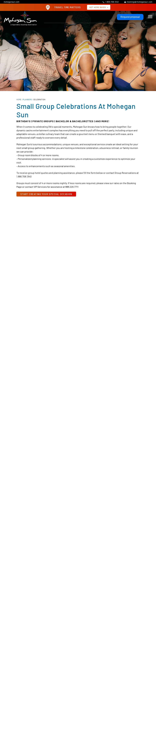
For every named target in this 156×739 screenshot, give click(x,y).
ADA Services (121, 700)
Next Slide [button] (153, 507)
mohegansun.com (11, 2)
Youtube (137, 715)
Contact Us (99, 700)
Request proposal (130, 17)
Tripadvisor (143, 715)
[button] (150, 16)
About (13, 700)
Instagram (149, 721)
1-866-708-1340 (97, 714)
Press (81, 700)
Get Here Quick (97, 7)
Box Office (146, 660)
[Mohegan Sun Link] (20, 18)
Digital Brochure (35, 700)
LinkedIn (149, 715)
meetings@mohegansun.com (139, 2)
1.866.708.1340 (112, 2)
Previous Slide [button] (3, 507)
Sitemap (141, 700)
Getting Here (58, 723)
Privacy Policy (61, 700)
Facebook (143, 721)
